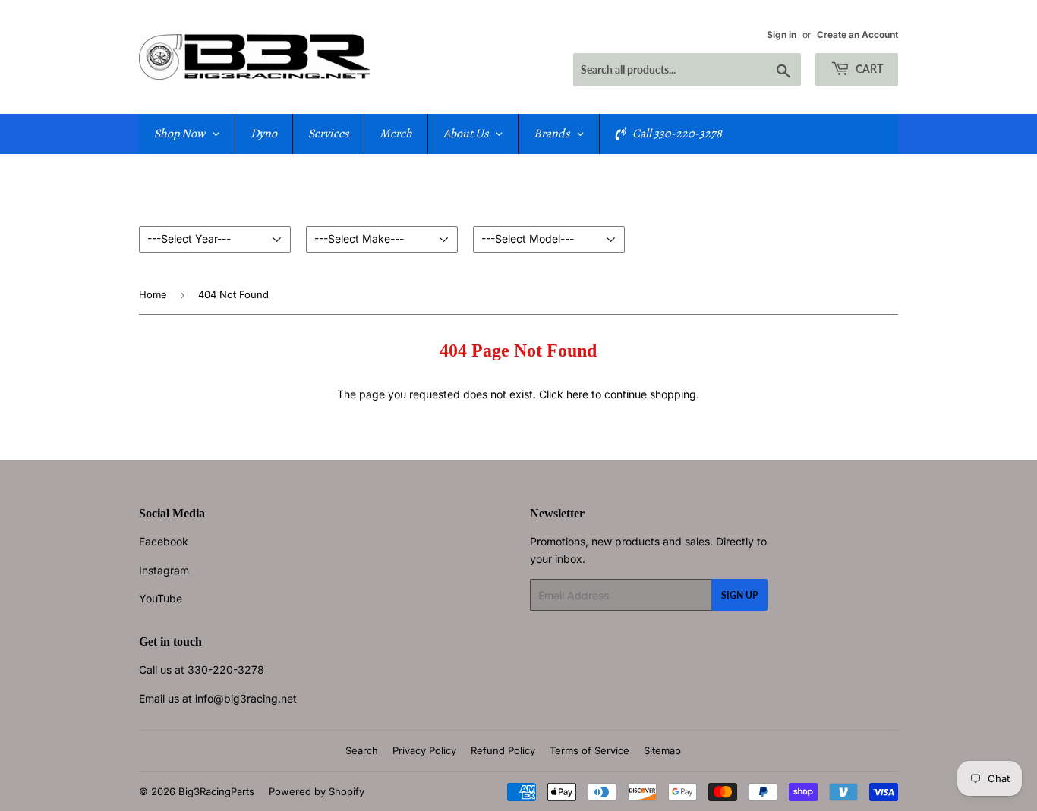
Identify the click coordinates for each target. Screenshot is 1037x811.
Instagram (164, 570)
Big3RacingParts (216, 791)
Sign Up (739, 595)
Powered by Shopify (316, 791)
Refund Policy (503, 750)
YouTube (160, 598)
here (577, 394)
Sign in (781, 34)
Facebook (163, 541)
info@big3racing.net (246, 698)
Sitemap (662, 750)
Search (361, 750)
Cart (868, 68)
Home (153, 294)
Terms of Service (589, 750)
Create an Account (857, 34)
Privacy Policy (424, 750)
